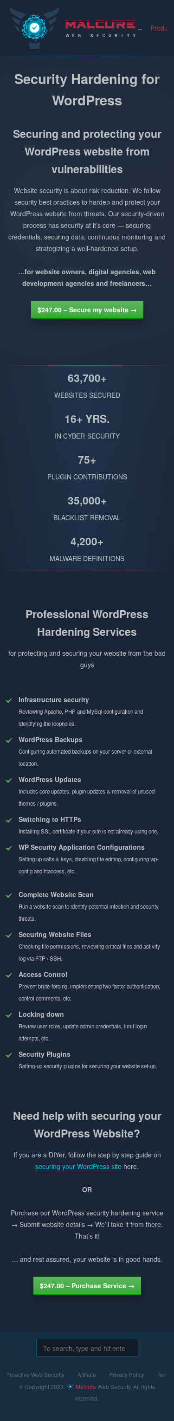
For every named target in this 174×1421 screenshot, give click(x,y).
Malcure (39, 20)
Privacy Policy (126, 1374)
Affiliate (86, 1374)
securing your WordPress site (78, 1166)
